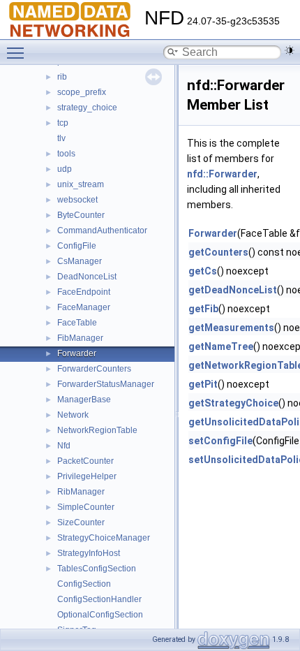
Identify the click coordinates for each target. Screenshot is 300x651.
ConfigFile (76, 246)
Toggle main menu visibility (18, 52)
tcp (62, 123)
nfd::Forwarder (222, 174)
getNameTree (220, 346)
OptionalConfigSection (100, 615)
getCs (202, 271)
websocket (77, 200)
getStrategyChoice (233, 403)
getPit (203, 384)
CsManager (79, 261)
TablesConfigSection (96, 568)
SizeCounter (81, 522)
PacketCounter (85, 461)
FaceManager (83, 307)
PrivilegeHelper (87, 476)
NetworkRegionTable (97, 430)
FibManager (80, 338)
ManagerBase (84, 399)
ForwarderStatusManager (105, 384)
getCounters (218, 252)
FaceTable (77, 323)
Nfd (63, 446)
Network (73, 415)
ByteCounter (81, 215)
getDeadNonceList (232, 289)
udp (64, 169)
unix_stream (80, 184)
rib (62, 77)
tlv (61, 138)
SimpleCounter (85, 507)
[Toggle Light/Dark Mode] (289, 50)
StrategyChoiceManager (103, 538)
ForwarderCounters (94, 369)
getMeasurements (231, 327)
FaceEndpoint (83, 292)
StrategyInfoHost (88, 553)
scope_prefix (81, 92)
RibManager (81, 492)
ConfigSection (84, 584)
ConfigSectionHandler (99, 599)
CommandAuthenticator (102, 230)
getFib (203, 308)
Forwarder (76, 353)
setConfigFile (220, 440)
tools (66, 154)
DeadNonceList (87, 276)
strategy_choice (87, 107)
